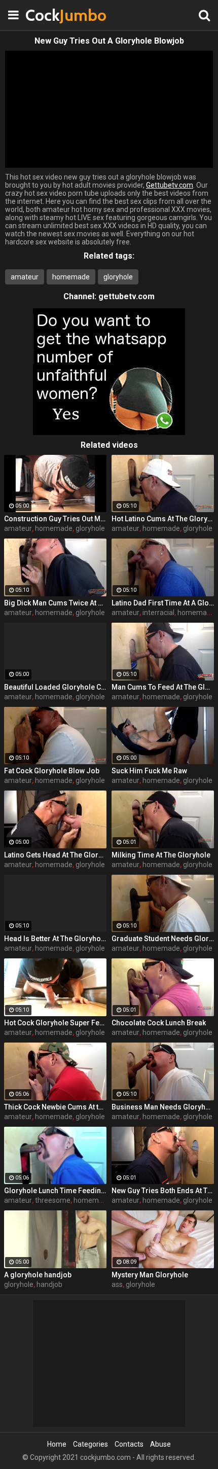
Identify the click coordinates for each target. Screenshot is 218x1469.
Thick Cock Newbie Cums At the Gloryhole (55, 1107)
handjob (49, 1284)
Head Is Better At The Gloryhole (55, 939)
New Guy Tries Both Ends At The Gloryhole (163, 1191)
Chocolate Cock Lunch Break (159, 1023)
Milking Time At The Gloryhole (161, 855)
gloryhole (118, 277)
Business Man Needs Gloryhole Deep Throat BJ (163, 1107)
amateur (25, 277)
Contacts (129, 1444)
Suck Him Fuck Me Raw (149, 771)
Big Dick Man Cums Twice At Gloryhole (55, 603)
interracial (158, 612)
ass (117, 1284)
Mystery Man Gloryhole (150, 1275)
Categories (90, 1444)
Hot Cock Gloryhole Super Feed (55, 1023)
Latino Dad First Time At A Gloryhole (163, 603)
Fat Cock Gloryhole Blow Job (51, 771)
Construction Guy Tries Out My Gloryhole (55, 519)
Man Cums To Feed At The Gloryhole (163, 687)
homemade (71, 277)
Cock (50, 15)
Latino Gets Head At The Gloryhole (55, 855)
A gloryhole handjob (37, 1275)
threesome (52, 1200)
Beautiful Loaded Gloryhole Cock (55, 687)
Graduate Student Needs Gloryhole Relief (163, 939)
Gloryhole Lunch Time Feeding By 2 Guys (55, 1191)
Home (56, 1444)
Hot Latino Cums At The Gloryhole (163, 519)
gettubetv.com (126, 296)
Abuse (160, 1444)
